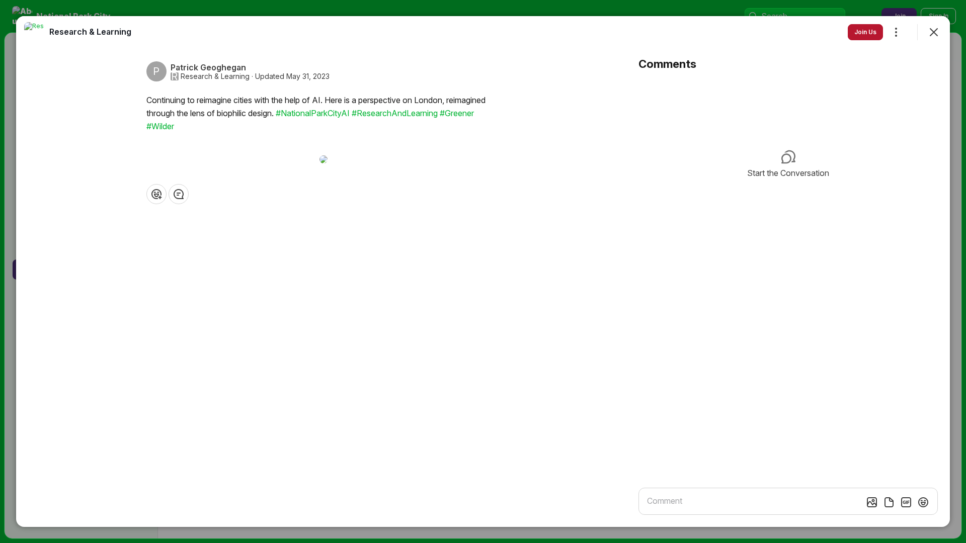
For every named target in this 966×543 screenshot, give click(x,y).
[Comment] (179, 194)
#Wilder (160, 126)
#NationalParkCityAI (313, 113)
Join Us (865, 32)
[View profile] (34, 32)
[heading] (90, 31)
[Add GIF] (906, 502)
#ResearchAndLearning (395, 113)
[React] (156, 194)
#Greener (457, 113)
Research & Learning (215, 76)
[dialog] (483, 271)
